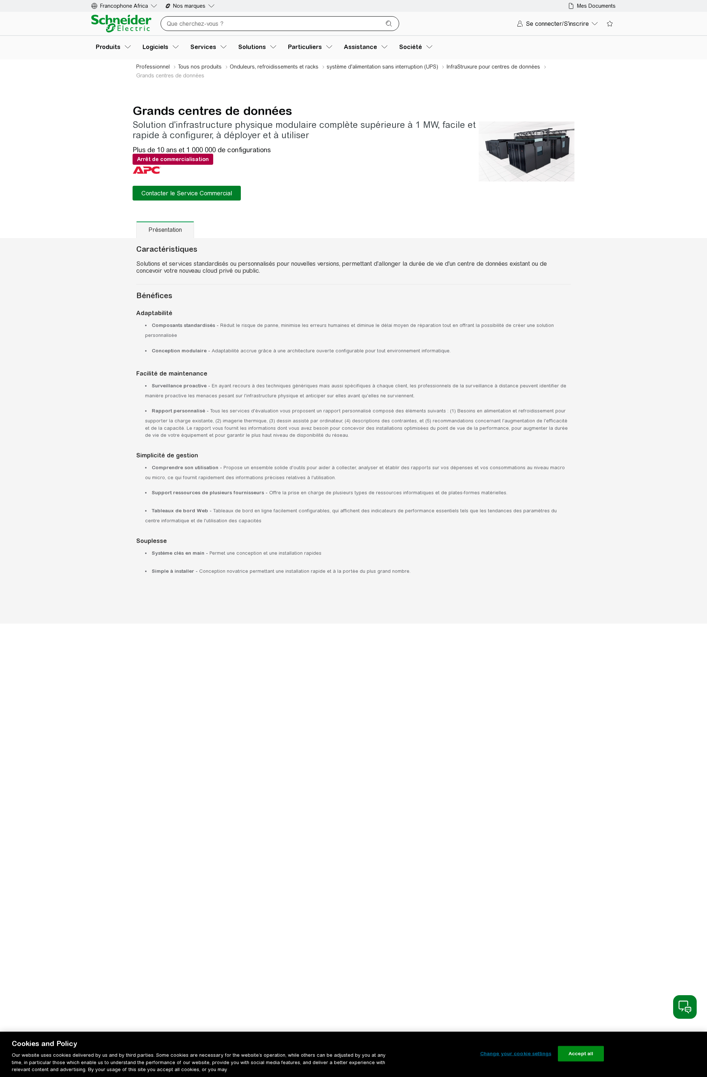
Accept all (581, 1053)
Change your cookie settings (516, 1053)
